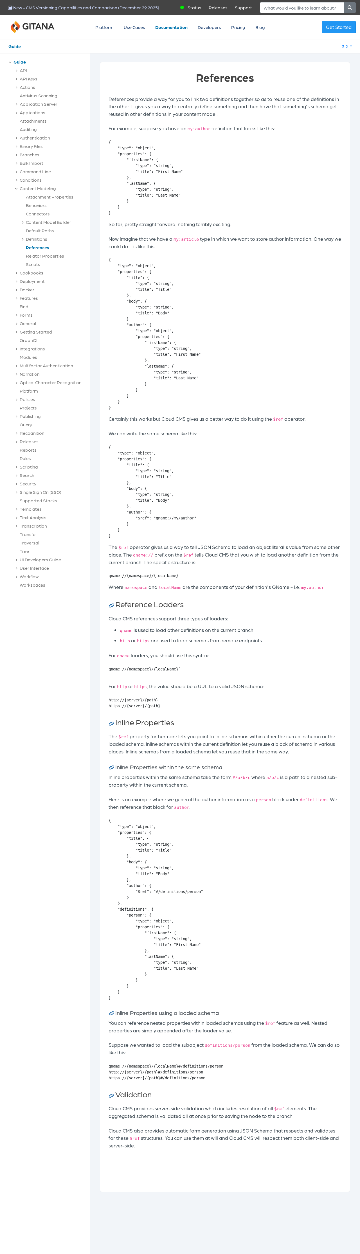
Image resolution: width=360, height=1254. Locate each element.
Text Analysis (33, 517)
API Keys (28, 79)
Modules (28, 357)
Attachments (33, 121)
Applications (32, 112)
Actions (27, 87)
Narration (30, 374)
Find (24, 306)
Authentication (35, 138)
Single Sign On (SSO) (40, 492)
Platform (104, 27)
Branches (29, 154)
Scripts (33, 264)
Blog (260, 27)
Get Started (339, 27)
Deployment (32, 281)
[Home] (39, 27)
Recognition (32, 433)
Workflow (29, 576)
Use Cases (134, 27)
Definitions (36, 239)
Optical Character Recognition (51, 382)
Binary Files (31, 146)
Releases (218, 7)
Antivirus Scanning (38, 95)
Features (29, 298)
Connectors (38, 214)
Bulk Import (31, 163)
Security (28, 484)
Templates (31, 509)
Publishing (30, 416)
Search (27, 475)
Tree (24, 551)
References (37, 247)
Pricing (238, 27)
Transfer (28, 534)
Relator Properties (45, 256)
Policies (27, 399)
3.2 (345, 46)
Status (194, 7)
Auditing (28, 129)
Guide (14, 46)
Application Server (38, 104)
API (23, 70)
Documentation (171, 27)
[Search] (350, 7)
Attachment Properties (49, 197)
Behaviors (36, 205)
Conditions (31, 180)
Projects (28, 408)
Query (26, 424)
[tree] (48, 325)
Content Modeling (38, 188)
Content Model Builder (48, 222)
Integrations (32, 349)
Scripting (29, 467)
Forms (26, 315)
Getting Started (36, 332)
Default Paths (40, 230)
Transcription (33, 526)
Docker (27, 289)
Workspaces (32, 585)
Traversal (29, 543)
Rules (25, 458)
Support (243, 7)
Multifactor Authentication (46, 365)
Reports (28, 450)
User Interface (34, 568)
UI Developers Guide (40, 559)
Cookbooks (31, 273)
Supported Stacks (38, 500)
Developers (209, 27)
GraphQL (29, 340)
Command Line (35, 171)
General (28, 323)
